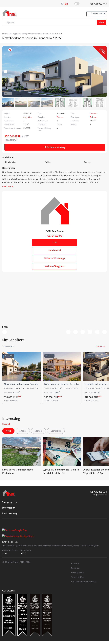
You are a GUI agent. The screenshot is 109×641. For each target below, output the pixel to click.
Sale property (9, 502)
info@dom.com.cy (100, 495)
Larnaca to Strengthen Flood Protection (17, 471)
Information (8, 507)
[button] (103, 71)
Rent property (9, 513)
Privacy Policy (77, 572)
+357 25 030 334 (98, 491)
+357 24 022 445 (98, 3)
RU (62, 3)
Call (54, 242)
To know (60, 117)
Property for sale (27, 33)
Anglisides (27, 117)
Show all (101, 346)
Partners (75, 563)
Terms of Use (77, 577)
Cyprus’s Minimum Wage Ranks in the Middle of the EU (61, 471)
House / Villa (48, 33)
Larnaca (38, 33)
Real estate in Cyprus (10, 33)
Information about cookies (83, 581)
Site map (75, 568)
